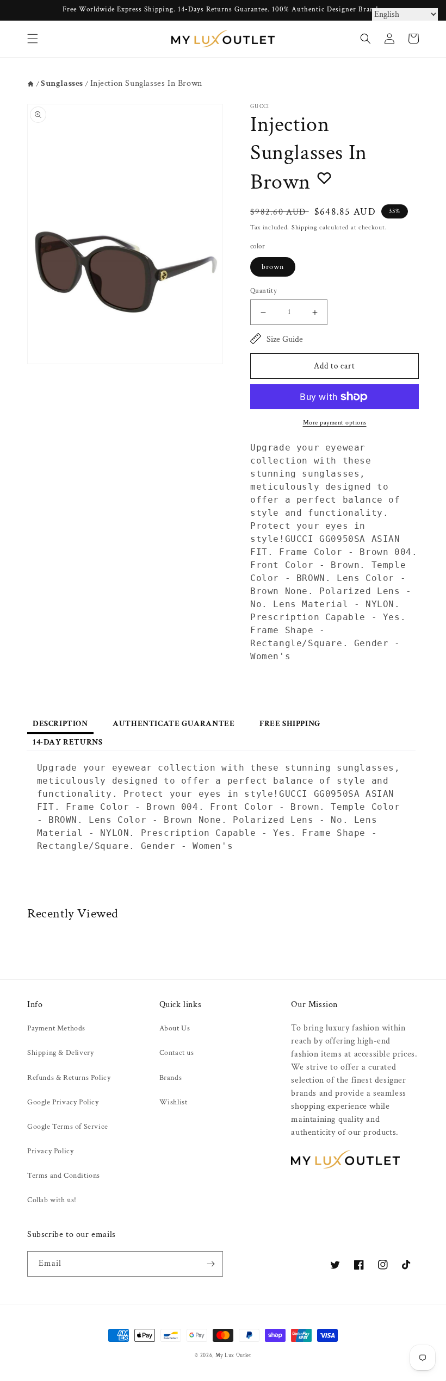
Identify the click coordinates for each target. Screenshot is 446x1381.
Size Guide (285, 339)
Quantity (263, 291)
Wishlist (173, 1102)
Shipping (305, 227)
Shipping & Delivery (60, 1053)
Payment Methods (56, 1028)
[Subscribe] (210, 1264)
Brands (170, 1078)
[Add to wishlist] (324, 178)
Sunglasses (62, 83)
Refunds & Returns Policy (68, 1078)
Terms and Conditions (63, 1175)
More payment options (335, 422)
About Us (174, 1028)
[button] (33, 39)
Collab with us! (52, 1200)
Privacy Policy (50, 1151)
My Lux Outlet (233, 1355)
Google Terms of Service (67, 1127)
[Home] (30, 84)
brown (273, 267)
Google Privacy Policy (63, 1102)
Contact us (176, 1053)
